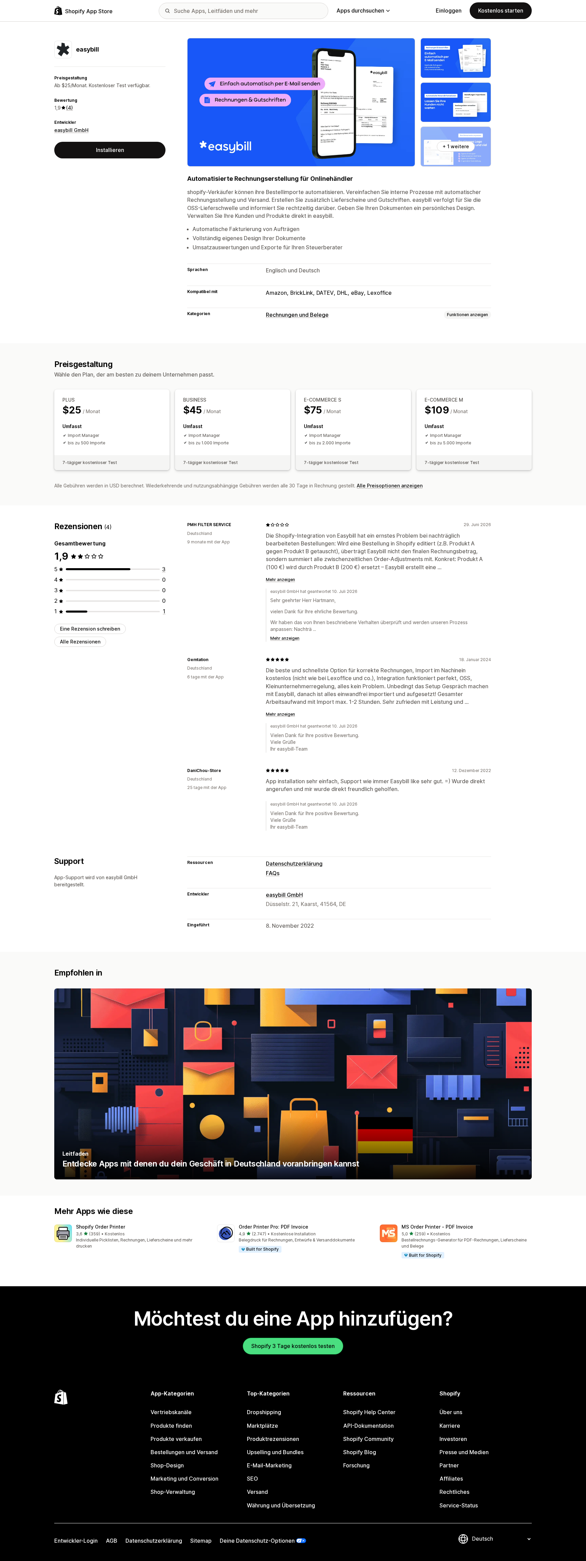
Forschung (356, 1465)
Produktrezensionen (273, 1438)
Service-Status (459, 1505)
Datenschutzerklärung (294, 863)
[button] (130, 1237)
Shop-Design (167, 1465)
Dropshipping (264, 1412)
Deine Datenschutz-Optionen (257, 1540)
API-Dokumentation (368, 1425)
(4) (69, 108)
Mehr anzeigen (280, 579)
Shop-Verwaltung (173, 1491)
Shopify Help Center (369, 1412)
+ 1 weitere (456, 146)
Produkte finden (171, 1425)
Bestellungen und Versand (184, 1452)
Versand (257, 1491)
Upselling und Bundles (275, 1452)
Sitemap (201, 1540)
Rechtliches (454, 1491)
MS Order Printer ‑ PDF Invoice (437, 1227)
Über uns (451, 1412)
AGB (111, 1540)
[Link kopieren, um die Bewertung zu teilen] (235, 524)
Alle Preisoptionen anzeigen (390, 485)
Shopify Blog (359, 1452)
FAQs (272, 873)
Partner (449, 1465)
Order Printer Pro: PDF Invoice (273, 1227)
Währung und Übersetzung (281, 1505)
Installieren (110, 150)
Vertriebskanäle (171, 1412)
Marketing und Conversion (184, 1478)
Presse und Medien (464, 1452)
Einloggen (449, 10)
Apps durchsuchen (360, 10)
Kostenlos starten (500, 10)
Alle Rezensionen (80, 641)
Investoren (453, 1438)
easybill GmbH (71, 130)
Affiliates (451, 1478)
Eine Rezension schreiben (90, 629)
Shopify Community (368, 1438)
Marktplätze (262, 1425)
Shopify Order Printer (100, 1227)
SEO (252, 1478)
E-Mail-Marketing (269, 1465)
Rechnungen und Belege (297, 314)
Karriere (450, 1425)
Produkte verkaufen (176, 1438)
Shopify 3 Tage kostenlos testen (293, 1346)
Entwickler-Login (76, 1540)
